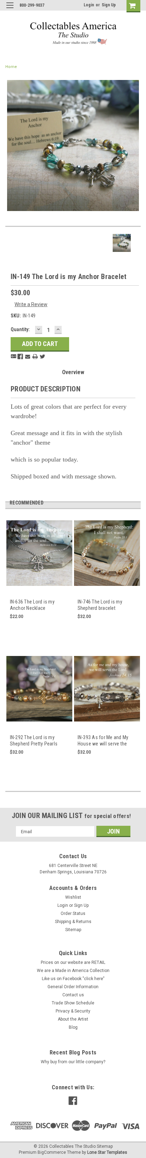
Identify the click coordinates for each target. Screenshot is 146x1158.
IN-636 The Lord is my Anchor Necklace (32, 605)
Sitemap (73, 929)
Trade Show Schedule (73, 1003)
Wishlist (73, 897)
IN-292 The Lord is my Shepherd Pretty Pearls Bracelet (34, 741)
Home (11, 66)
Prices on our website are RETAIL (73, 962)
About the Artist (73, 1019)
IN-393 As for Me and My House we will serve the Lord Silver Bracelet (103, 741)
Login (89, 4)
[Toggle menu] (9, 9)
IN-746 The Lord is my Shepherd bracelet (100, 605)
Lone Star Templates (107, 1152)
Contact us (73, 994)
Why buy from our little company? (73, 1061)
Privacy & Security (73, 1011)
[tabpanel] (39, 582)
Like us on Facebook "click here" (73, 978)
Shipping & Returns (73, 921)
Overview (73, 372)
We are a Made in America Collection (73, 970)
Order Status (73, 913)
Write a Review (31, 304)
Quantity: (20, 329)
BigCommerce (52, 1152)
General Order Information (73, 986)
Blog (73, 1027)
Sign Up (109, 4)
